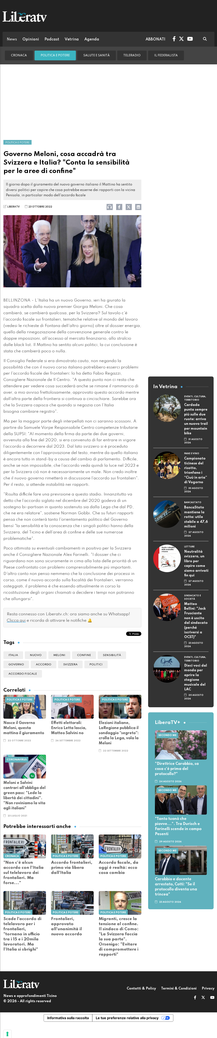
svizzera (70, 664)
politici (96, 664)
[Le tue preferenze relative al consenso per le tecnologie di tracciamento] (7, 1034)
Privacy (208, 988)
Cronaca (19, 55)
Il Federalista (166, 55)
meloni (59, 655)
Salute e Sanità (96, 55)
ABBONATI (155, 39)
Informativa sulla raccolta (68, 1018)
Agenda (91, 39)
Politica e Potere (55, 55)
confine (84, 655)
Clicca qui (16, 621)
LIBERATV (13, 207)
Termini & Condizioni (179, 988)
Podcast (52, 39)
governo (16, 664)
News (12, 39)
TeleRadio (131, 55)
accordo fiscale (22, 674)
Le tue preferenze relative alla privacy (127, 1018)
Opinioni (30, 39)
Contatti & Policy (141, 988)
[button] (195, 998)
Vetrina (72, 39)
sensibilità (112, 655)
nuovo (36, 655)
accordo (43, 664)
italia (13, 655)
